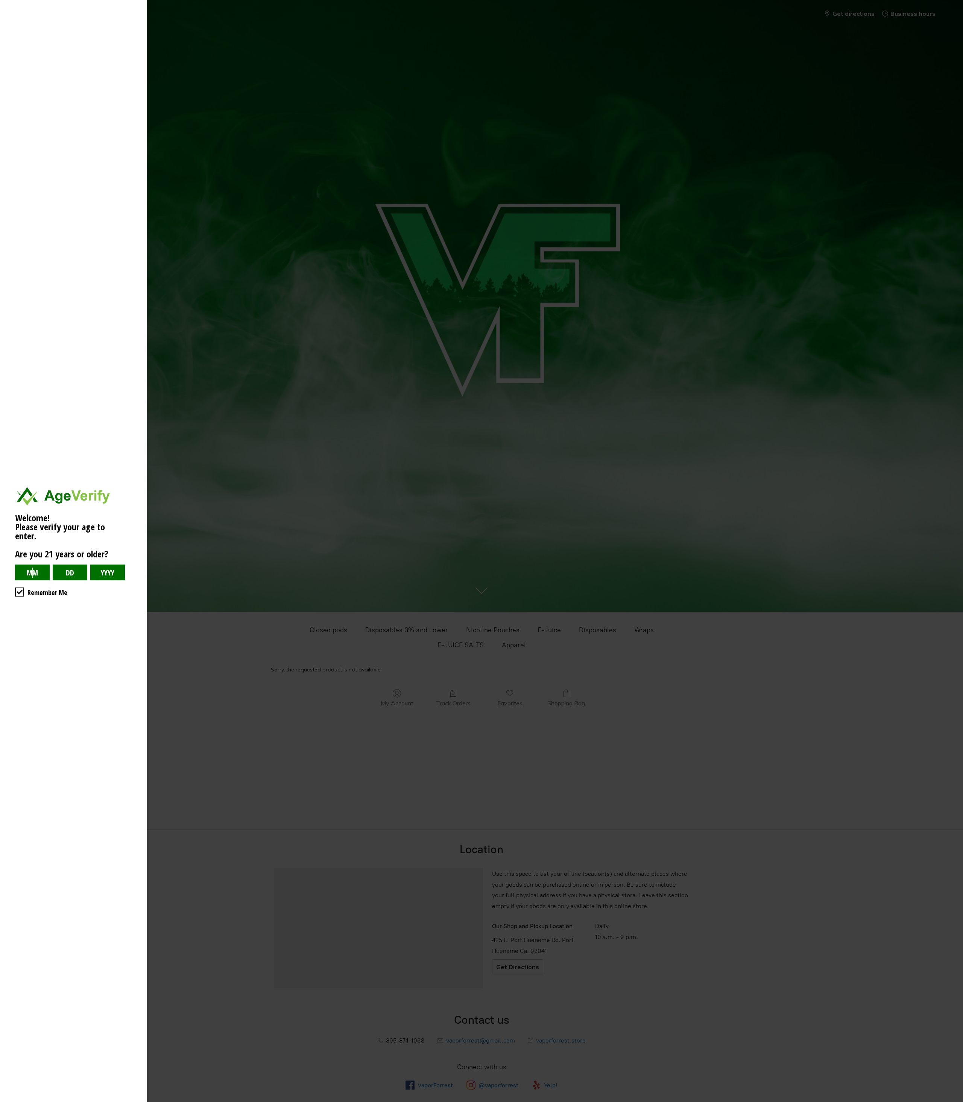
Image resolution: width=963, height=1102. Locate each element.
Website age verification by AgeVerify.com (953, 1100)
